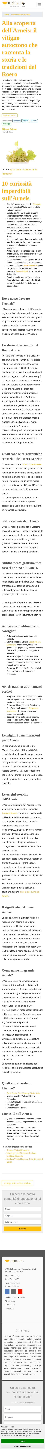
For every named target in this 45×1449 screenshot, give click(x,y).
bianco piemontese (32, 464)
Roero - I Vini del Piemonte (18, 1150)
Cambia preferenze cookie (15, 1297)
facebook (17, 121)
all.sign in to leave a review (17, 1183)
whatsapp (6, 124)
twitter (25, 121)
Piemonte (37, 204)
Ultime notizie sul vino (20, 14)
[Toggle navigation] (39, 4)
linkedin (34, 121)
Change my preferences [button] (22, 1446)
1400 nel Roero (9, 813)
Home (6, 14)
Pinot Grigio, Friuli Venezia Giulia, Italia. (23, 1093)
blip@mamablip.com (12, 1283)
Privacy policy (10, 1301)
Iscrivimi (22, 1229)
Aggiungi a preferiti (9, 115)
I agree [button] (22, 1441)
